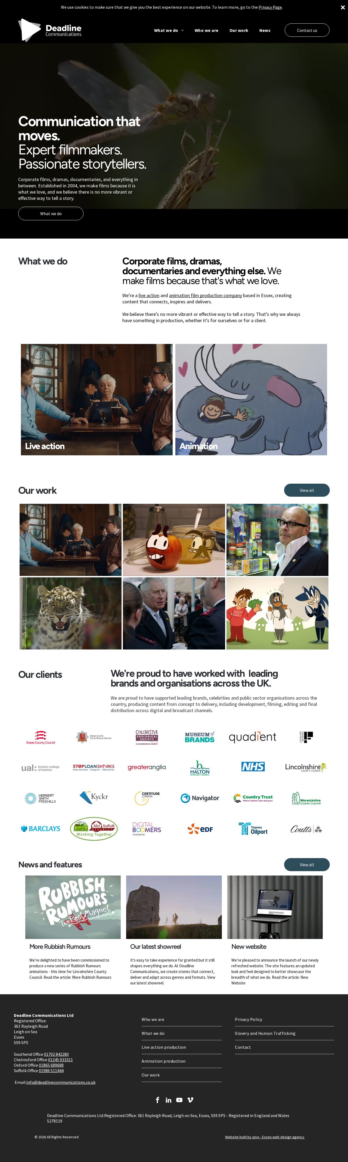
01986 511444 (51, 1070)
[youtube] (179, 1100)
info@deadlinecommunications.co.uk (60, 1082)
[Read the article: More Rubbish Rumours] (73, 907)
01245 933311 (60, 1059)
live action (149, 295)
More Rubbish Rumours (59, 946)
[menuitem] (169, 30)
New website (248, 946)
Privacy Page (270, 7)
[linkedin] (168, 1100)
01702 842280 (56, 1054)
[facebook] (158, 1100)
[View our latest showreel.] (174, 907)
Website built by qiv (241, 1136)
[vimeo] (190, 1100)
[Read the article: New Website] (275, 907)
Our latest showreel (155, 946)
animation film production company (205, 295)
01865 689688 (51, 1065)
